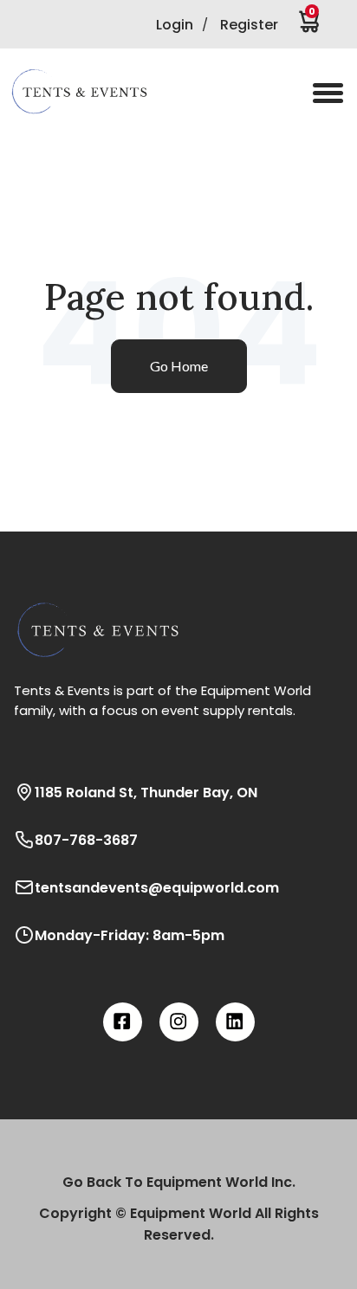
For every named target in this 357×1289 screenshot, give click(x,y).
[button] (91, 91)
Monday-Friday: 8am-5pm (129, 935)
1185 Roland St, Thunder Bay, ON (146, 792)
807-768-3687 (86, 840)
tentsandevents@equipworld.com (157, 888)
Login (174, 25)
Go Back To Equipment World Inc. (178, 1182)
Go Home (179, 366)
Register (249, 25)
